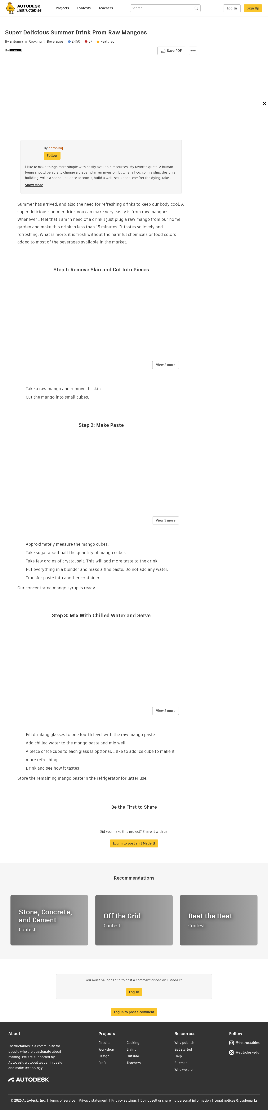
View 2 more (165, 364)
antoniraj (17, 41)
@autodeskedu (247, 1052)
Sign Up (253, 8)
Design (104, 1056)
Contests (84, 8)
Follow (52, 155)
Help (178, 1056)
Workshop (106, 1049)
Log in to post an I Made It (134, 843)
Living (132, 1049)
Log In (232, 8)
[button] (193, 51)
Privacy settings (124, 1100)
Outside (133, 1056)
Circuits (104, 1042)
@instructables (247, 1042)
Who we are (183, 1069)
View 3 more (165, 520)
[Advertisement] (236, 163)
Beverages (55, 41)
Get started (183, 1049)
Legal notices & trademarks (236, 1100)
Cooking (35, 41)
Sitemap (181, 1062)
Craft (102, 1062)
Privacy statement (93, 1100)
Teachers (106, 8)
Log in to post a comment (134, 1012)
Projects (62, 8)
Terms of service (62, 1100)
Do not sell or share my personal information (175, 1100)
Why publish (184, 1042)
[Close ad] (264, 104)
